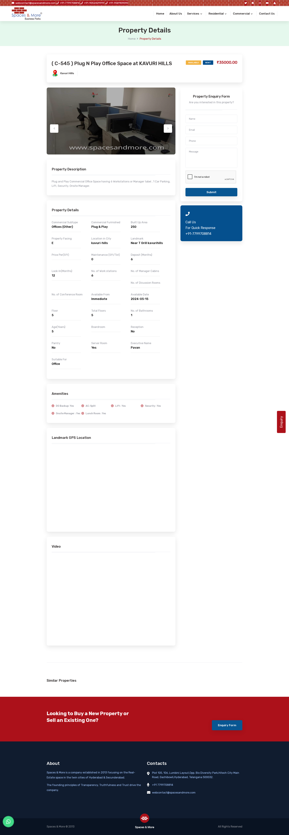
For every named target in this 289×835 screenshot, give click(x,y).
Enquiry (281, 422)
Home (132, 38)
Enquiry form (227, 725)
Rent (208, 62)
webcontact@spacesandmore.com (35, 3)
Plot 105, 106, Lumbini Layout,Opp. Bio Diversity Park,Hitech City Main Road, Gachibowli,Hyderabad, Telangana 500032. (195, 775)
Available (193, 62)
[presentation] (54, 128)
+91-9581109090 (118, 3)
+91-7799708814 (70, 3)
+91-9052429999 (94, 3)
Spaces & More (56, 826)
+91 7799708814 (162, 784)
